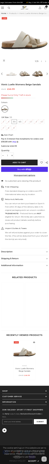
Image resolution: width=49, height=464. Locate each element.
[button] (41, 61)
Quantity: (5, 150)
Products (13, 13)
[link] (12, 318)
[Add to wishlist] (41, 162)
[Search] (9, 8)
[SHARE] (46, 162)
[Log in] (40, 8)
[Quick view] (34, 342)
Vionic (24, 366)
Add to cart (19, 162)
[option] (24, 40)
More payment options (24, 175)
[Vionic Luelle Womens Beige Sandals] (24, 352)
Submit (40, 422)
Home (3, 13)
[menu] (2, 7)
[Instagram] (4, 430)
